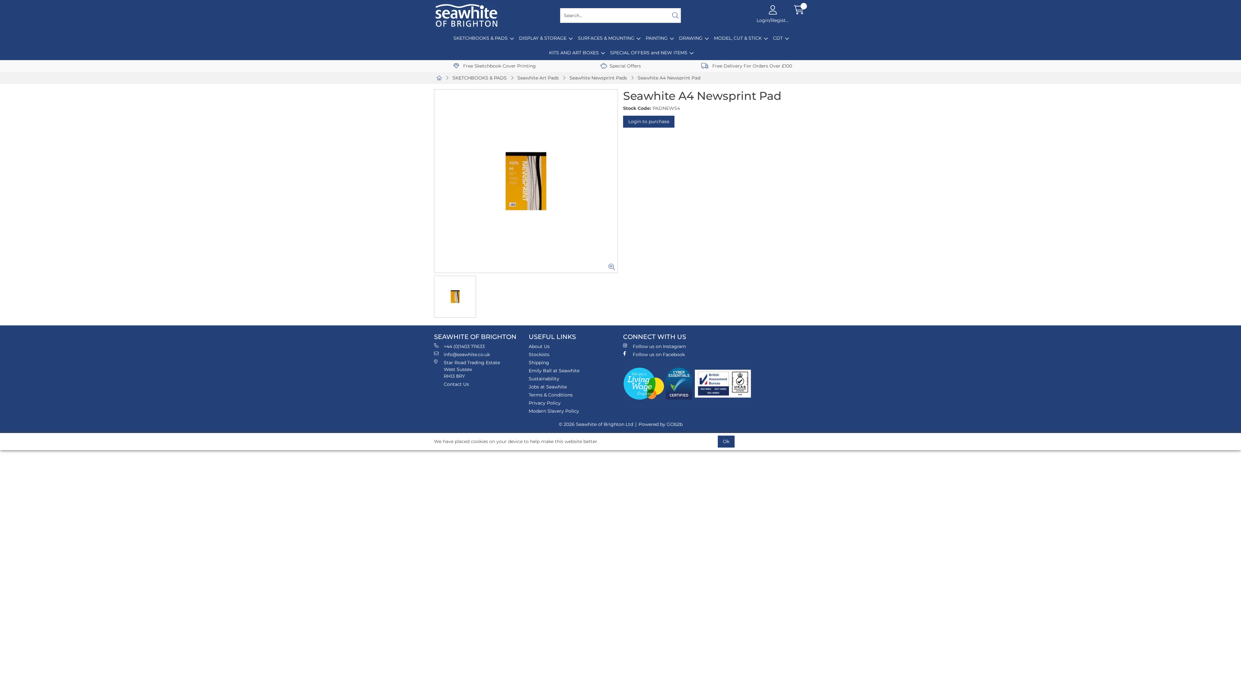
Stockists (539, 354)
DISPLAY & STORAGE (543, 38)
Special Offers (625, 66)
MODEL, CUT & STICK (738, 38)
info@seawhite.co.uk (467, 354)
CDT (778, 38)
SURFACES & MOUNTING (606, 38)
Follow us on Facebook (659, 354)
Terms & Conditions (551, 395)
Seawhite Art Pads (538, 78)
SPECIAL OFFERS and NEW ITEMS (648, 53)
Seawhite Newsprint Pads (598, 78)
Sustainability (544, 379)
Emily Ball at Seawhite (554, 371)
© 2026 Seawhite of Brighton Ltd (596, 424)
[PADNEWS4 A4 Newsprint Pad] (526, 181)
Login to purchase (648, 121)
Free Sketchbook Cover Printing (499, 66)
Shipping (539, 362)
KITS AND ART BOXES (574, 53)
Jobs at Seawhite (548, 387)
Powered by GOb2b (661, 424)
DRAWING (691, 38)
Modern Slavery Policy (554, 411)
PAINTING (657, 38)
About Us (539, 346)
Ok (726, 441)
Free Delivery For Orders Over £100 (751, 66)
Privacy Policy (545, 403)
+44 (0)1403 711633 (464, 346)
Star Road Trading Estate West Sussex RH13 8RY (472, 369)
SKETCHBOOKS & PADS (480, 38)
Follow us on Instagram (659, 346)
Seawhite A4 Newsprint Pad (669, 78)
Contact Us (456, 384)
